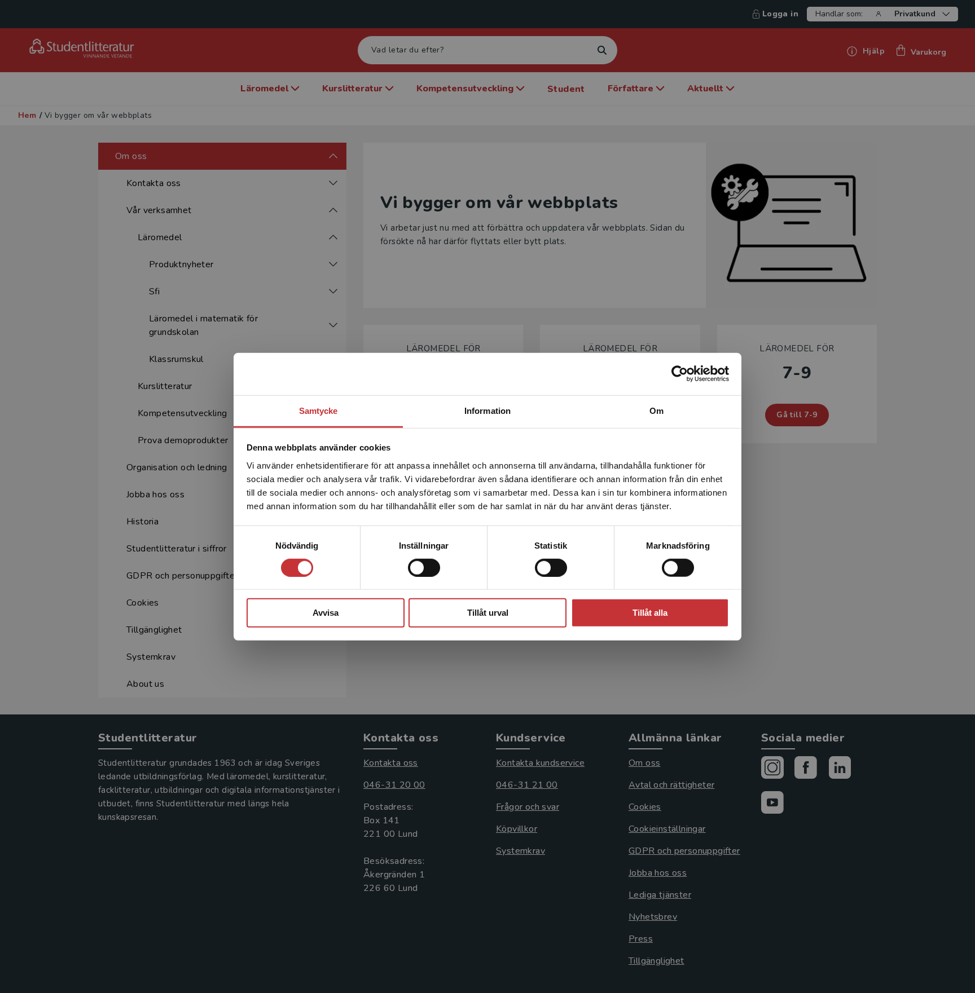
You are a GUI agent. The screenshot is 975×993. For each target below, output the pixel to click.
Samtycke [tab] (318, 410)
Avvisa (326, 612)
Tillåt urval (487, 612)
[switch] (424, 568)
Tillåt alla (650, 612)
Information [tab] (487, 410)
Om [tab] (656, 410)
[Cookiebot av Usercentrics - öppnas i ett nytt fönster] (679, 373)
